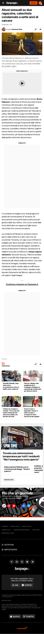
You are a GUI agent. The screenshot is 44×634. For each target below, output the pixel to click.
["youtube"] (14, 506)
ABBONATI (33, 3)
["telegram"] (29, 506)
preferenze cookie (8, 533)
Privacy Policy (27, 526)
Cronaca (4, 359)
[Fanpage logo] (12, 3)
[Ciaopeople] (22, 628)
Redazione (36, 530)
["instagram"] (9, 506)
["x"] (19, 506)
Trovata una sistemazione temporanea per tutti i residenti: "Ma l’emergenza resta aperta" (21, 456)
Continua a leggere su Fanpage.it (22, 284)
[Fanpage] (22, 568)
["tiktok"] (4, 506)
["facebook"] (24, 506)
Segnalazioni (15, 526)
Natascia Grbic (17, 29)
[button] (40, 29)
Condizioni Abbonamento (21, 530)
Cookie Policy (6, 530)
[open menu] (2, 3)
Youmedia (5, 526)
